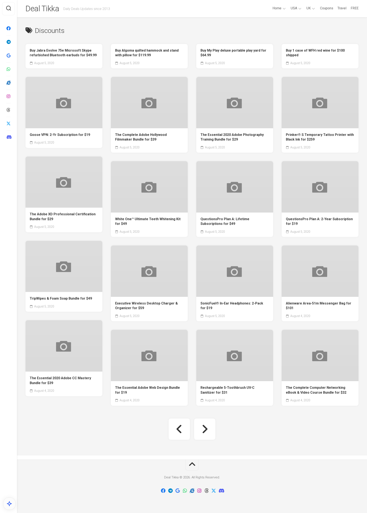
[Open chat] (9, 503)
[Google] (8, 56)
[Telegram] (8, 42)
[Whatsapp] (8, 69)
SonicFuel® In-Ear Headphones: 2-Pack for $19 (231, 305)
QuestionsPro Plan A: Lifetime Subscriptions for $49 (224, 221)
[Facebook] (8, 28)
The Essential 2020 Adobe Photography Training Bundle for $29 (232, 137)
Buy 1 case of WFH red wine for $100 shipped (315, 52)
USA (294, 8)
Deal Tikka (42, 8)
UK (308, 8)
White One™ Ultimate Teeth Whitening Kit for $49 (148, 221)
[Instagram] (8, 96)
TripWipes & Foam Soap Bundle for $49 (61, 298)
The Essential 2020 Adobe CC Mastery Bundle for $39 (60, 380)
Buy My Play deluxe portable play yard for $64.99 (233, 52)
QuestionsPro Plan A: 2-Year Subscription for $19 (319, 221)
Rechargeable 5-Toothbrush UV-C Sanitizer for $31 (227, 390)
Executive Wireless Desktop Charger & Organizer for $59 (146, 305)
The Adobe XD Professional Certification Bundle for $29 (63, 216)
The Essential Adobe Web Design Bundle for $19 (147, 390)
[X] (8, 124)
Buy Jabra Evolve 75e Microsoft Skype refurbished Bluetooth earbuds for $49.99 (63, 52)
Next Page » (204, 429)
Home (276, 8)
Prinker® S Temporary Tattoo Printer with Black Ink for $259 (320, 137)
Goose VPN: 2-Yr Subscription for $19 (60, 135)
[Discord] (8, 137)
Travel (341, 8)
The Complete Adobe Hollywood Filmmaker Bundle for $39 (141, 137)
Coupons (326, 8)
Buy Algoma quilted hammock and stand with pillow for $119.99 (147, 52)
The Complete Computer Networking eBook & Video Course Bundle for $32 (316, 390)
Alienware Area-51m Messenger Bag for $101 (318, 305)
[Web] (8, 83)
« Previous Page (179, 429)
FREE (355, 8)
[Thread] (8, 110)
